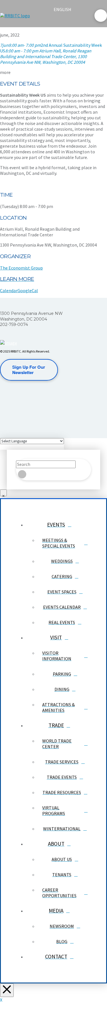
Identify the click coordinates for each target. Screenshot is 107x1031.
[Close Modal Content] (3, 492)
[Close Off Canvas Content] (7, 990)
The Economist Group (21, 268)
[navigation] (66, 9)
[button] (58, 20)
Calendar (8, 290)
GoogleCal (27, 290)
